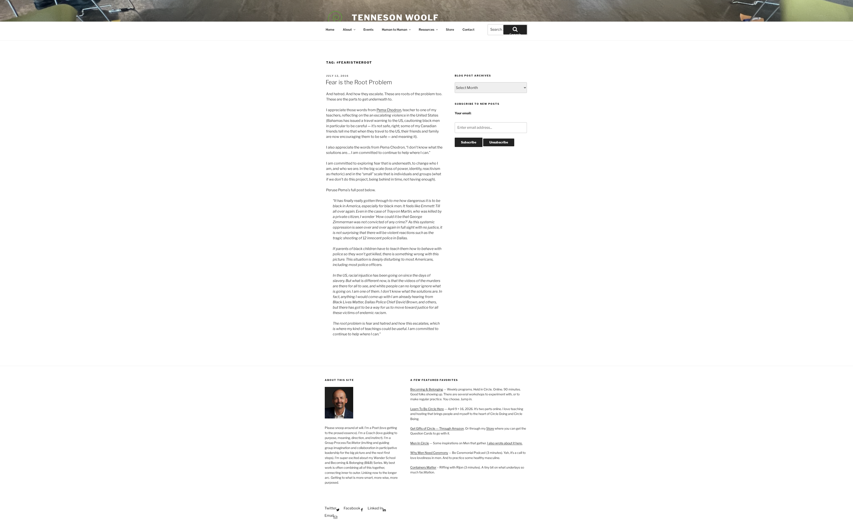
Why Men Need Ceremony (429, 453)
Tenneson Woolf (395, 17)
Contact (468, 29)
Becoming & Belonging (426, 389)
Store (450, 29)
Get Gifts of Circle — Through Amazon (437, 428)
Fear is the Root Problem (359, 82)
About (347, 29)
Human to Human (394, 29)
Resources (426, 29)
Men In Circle (419, 443)
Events (368, 29)
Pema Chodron (389, 110)
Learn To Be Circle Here (427, 409)
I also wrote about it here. (504, 443)
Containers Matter (423, 467)
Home (330, 29)
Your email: (463, 113)
